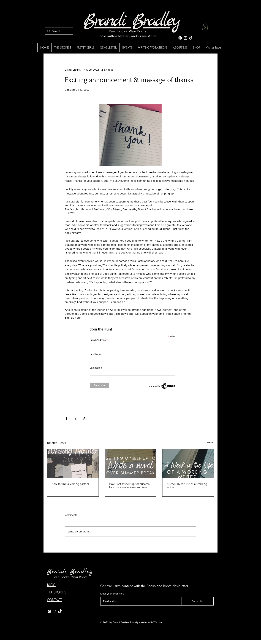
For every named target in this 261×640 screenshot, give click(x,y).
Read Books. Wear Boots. (70, 577)
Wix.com (157, 622)
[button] (205, 26)
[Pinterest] (180, 38)
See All (210, 442)
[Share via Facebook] (66, 418)
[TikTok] (191, 38)
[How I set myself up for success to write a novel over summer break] (130, 463)
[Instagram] (185, 38)
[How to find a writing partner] (73, 463)
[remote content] (130, 360)
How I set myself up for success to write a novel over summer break (129, 485)
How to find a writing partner (70, 484)
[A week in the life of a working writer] (188, 463)
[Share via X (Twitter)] (75, 418)
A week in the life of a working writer (187, 485)
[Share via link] (84, 418)
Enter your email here (112, 593)
